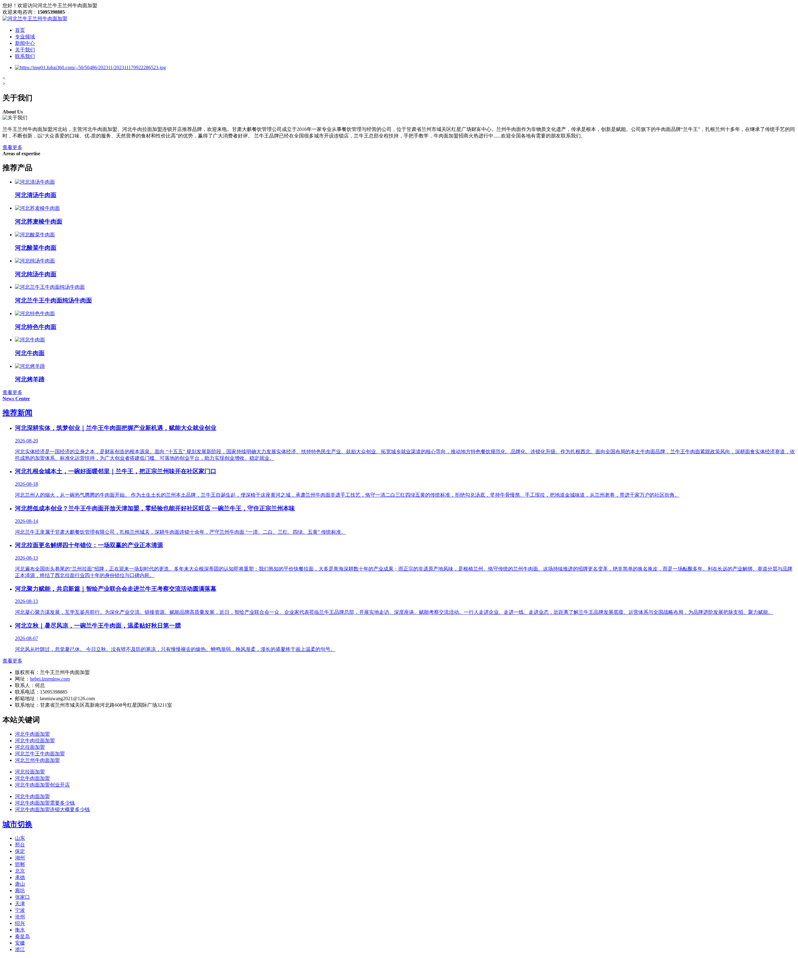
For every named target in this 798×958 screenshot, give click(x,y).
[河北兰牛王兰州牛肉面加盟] (34, 18)
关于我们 (25, 49)
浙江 (20, 949)
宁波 (20, 910)
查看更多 (12, 147)
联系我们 (25, 56)
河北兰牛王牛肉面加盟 (40, 753)
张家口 (22, 897)
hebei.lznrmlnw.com (50, 678)
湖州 (20, 857)
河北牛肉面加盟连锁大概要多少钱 (52, 809)
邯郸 (20, 864)
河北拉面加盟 (30, 747)
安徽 (20, 943)
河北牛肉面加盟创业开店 (42, 784)
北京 (20, 871)
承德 (20, 877)
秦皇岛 (22, 936)
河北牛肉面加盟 (32, 734)
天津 (20, 903)
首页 (20, 30)
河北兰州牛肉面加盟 (37, 760)
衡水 (20, 929)
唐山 (20, 884)
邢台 (20, 844)
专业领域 (25, 36)
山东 (20, 838)
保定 (20, 851)
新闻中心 (25, 43)
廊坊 (20, 890)
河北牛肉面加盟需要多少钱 (45, 803)
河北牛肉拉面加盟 (35, 740)
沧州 (20, 916)
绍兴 (20, 923)
